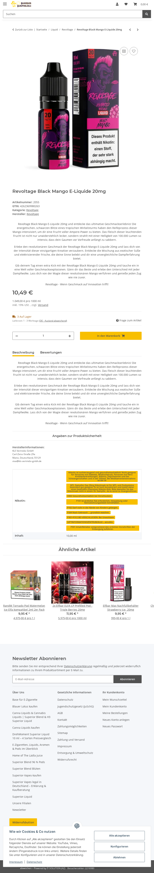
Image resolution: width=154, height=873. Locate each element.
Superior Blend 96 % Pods (28, 762)
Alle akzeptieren (119, 835)
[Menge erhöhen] (70, 336)
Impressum (16, 861)
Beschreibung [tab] (23, 352)
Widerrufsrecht (67, 759)
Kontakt (62, 720)
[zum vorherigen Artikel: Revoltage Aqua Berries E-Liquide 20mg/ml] (130, 30)
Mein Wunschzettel (115, 699)
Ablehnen (119, 857)
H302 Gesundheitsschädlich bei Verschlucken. (89, 496)
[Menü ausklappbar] (5, 2)
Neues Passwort (113, 726)
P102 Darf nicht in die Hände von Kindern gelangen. (92, 507)
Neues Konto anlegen (116, 720)
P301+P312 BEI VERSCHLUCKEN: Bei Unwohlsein (90, 517)
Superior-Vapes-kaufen (26, 775)
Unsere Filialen (21, 803)
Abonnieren (127, 679)
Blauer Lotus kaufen (25, 706)
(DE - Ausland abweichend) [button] (53, 320)
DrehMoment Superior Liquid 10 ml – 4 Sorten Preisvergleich (31, 736)
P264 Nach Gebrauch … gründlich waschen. (88, 512)
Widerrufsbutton (23, 822)
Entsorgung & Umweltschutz (75, 753)
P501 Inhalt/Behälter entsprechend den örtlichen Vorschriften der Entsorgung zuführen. (103, 528)
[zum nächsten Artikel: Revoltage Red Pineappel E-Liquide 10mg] (138, 30)
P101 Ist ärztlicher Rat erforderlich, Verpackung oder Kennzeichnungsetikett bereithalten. (102, 502)
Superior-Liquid (22, 796)
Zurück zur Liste (24, 29)
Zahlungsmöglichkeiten (72, 726)
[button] (117, 4)
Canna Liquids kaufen (26, 727)
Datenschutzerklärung (78, 666)
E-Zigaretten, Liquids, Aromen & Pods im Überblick (31, 746)
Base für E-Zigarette (24, 699)
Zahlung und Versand (71, 739)
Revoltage (32, 210)
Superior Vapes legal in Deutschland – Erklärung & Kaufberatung (29, 786)
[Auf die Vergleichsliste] (124, 51)
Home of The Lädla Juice (27, 755)
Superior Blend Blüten (26, 768)
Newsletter (19, 810)
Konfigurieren (119, 846)
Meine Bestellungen (115, 713)
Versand (43, 305)
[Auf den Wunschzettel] (134, 51)
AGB (60, 713)
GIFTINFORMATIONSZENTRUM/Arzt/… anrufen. (90, 522)
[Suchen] (146, 14)
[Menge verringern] (17, 336)
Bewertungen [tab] (51, 352)
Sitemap (62, 733)
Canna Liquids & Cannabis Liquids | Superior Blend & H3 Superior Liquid (31, 717)
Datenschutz (34, 861)
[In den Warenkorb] (15, 42)
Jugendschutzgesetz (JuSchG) (75, 706)
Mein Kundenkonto (115, 706)
